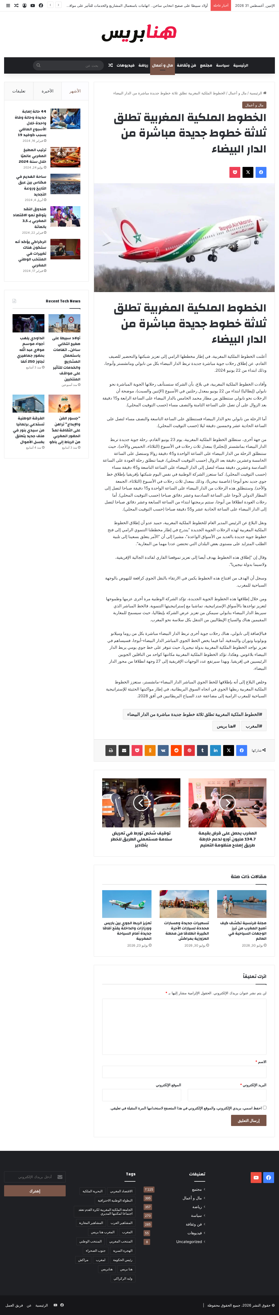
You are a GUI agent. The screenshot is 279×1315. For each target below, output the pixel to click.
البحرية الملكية (92, 1191)
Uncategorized (189, 1241)
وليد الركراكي (123, 1278)
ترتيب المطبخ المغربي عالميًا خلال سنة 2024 (32, 155)
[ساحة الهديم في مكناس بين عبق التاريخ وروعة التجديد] (65, 184)
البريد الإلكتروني (253, 1085)
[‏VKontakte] (163, 750)
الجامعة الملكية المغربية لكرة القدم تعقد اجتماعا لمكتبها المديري (105, 1211)
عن (29, 1305)
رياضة (143, 65)
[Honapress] (139, 34)
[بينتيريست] (189, 750)
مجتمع (206, 65)
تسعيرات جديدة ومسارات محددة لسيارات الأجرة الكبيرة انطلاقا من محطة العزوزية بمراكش (186, 931)
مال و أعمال (162, 65)
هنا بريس (225, 726)
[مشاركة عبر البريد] (124, 750)
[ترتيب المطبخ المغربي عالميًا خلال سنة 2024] (65, 157)
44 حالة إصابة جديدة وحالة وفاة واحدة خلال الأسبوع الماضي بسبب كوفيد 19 (30, 123)
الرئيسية (240, 65)
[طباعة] (110, 750)
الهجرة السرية (122, 1250)
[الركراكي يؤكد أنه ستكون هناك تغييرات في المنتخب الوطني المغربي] (65, 249)
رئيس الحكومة (122, 1260)
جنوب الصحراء (95, 1250)
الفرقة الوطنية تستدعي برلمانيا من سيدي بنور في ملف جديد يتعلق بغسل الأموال (28, 430)
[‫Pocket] (234, 172)
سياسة (222, 65)
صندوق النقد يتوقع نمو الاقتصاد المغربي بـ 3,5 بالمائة (29, 218)
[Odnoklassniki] (150, 750)
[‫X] (247, 172)
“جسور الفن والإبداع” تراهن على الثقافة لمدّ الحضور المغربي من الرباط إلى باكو (64, 430)
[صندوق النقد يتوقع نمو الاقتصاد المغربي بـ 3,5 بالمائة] (65, 216)
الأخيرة (47, 91)
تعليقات (18, 91)
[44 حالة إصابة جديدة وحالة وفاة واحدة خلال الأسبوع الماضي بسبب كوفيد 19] (65, 119)
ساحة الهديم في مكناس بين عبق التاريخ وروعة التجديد (31, 185)
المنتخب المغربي (120, 1241)
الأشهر (75, 91)
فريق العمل (14, 1305)
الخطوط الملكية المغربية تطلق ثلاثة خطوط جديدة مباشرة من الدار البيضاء (193, 714)
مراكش (83, 1260)
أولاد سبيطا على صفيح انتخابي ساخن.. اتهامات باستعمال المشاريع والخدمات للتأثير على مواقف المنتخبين (66, 359)
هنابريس (107, 1269)
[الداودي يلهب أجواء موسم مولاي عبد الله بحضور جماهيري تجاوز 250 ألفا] (28, 323)
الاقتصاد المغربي (121, 1191)
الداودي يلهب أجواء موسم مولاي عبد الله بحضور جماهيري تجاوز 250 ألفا (30, 350)
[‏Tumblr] (202, 750)
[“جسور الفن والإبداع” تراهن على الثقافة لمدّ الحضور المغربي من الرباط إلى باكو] (64, 404)
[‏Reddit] (176, 750)
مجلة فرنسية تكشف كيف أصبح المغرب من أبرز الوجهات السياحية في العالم (243, 931)
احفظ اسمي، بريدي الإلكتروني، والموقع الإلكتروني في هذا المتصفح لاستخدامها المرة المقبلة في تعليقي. (186, 1108)
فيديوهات (126, 65)
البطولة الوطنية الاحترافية (115, 1200)
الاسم (260, 1061)
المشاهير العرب (121, 1223)
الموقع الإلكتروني (168, 1085)
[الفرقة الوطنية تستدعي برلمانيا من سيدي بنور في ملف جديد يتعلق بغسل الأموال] (28, 404)
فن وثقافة (186, 65)
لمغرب (100, 1260)
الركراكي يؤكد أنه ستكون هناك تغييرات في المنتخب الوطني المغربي (30, 253)
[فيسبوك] (261, 172)
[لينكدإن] (215, 750)
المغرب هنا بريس (102, 1232)
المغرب (252, 726)
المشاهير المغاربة (91, 1223)
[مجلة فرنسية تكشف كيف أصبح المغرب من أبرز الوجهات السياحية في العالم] (241, 904)
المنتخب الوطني (90, 1241)
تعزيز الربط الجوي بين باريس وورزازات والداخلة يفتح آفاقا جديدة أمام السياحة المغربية (127, 931)
